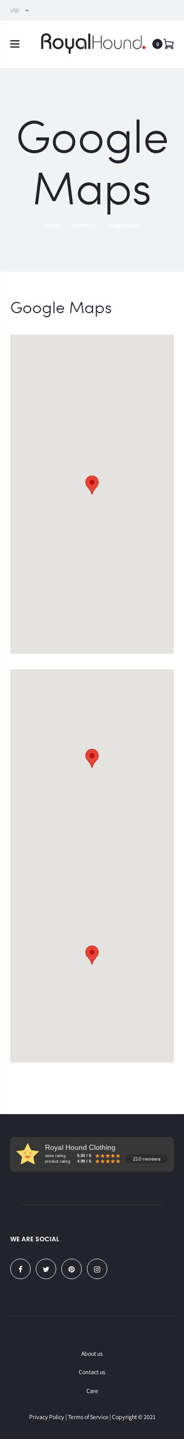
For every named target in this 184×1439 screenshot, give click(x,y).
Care (92, 1391)
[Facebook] (20, 1269)
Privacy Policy (46, 1417)
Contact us (92, 1372)
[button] (92, 485)
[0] (169, 43)
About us (92, 1353)
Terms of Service (88, 1417)
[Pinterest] (71, 1269)
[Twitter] (46, 1269)
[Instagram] (97, 1269)
